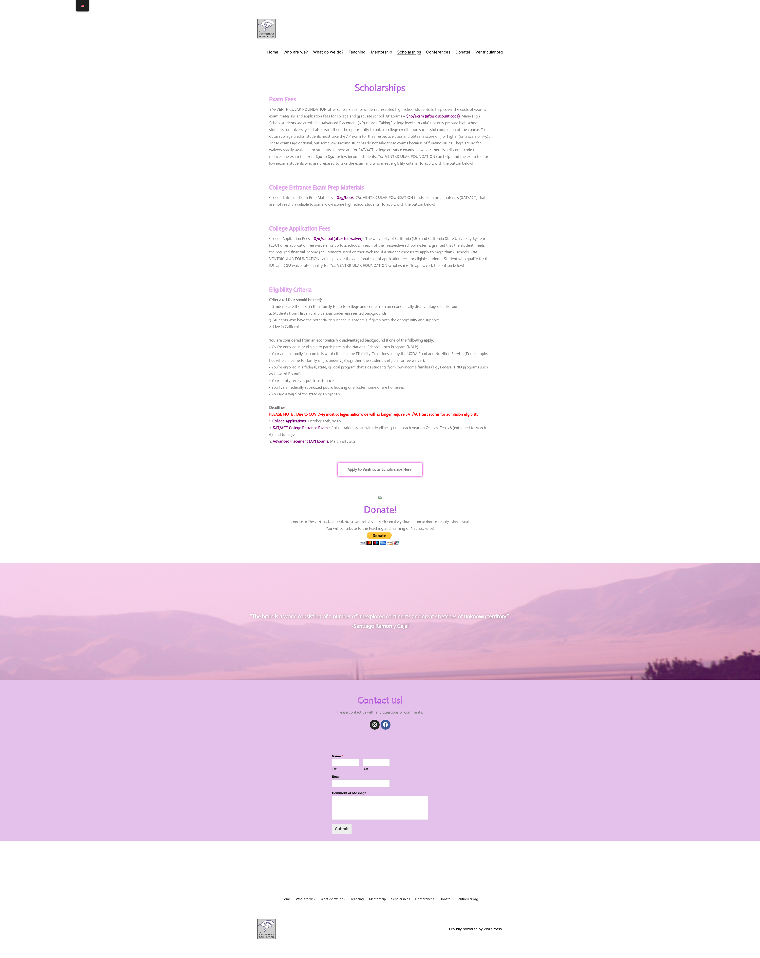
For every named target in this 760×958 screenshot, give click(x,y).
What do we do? (328, 52)
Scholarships (409, 52)
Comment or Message (349, 793)
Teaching (357, 52)
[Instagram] (375, 725)
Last (365, 768)
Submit (342, 828)
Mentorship (381, 52)
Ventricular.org (489, 52)
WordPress (493, 929)
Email (337, 777)
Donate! (463, 52)
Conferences (438, 52)
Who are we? (295, 52)
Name (337, 756)
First (334, 768)
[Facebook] (385, 725)
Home (272, 52)
